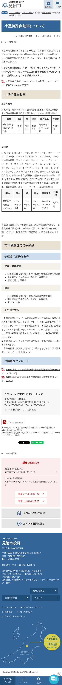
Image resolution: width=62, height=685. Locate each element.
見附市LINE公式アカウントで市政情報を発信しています (30, 483)
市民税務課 (46, 13)
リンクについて (26, 612)
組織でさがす (27, 13)
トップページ (14, 13)
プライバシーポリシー (33, 607)
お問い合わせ (39, 591)
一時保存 (57, 4)
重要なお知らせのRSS (28, 501)
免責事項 (8, 612)
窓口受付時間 (11, 598)
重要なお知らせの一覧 (28, 494)
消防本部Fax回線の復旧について (20, 472)
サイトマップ (10, 607)
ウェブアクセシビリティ (15, 616)
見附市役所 (11, 541)
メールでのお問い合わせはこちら (20, 410)
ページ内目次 (10, 42)
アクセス (38, 598)
